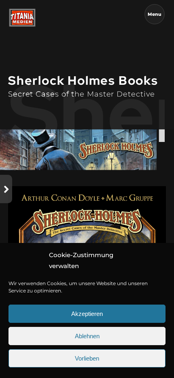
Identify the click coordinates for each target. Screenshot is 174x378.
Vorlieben (87, 358)
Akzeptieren (87, 313)
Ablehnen (87, 336)
